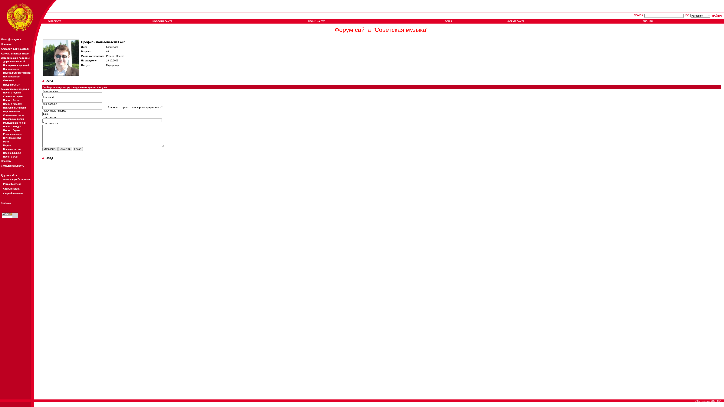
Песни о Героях (11, 130)
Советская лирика (13, 96)
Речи (6, 141)
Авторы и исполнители (15, 53)
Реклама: (6, 203)
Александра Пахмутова (16, 179)
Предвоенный (11, 69)
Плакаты (6, 161)
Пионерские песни (13, 119)
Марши (7, 145)
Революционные (12, 134)
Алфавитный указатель (15, 48)
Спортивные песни (13, 115)
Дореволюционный (14, 61)
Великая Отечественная (17, 73)
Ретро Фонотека (12, 184)
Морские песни (11, 111)
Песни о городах (12, 104)
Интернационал (12, 138)
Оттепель (8, 80)
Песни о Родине (12, 92)
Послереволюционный (16, 65)
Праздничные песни (14, 107)
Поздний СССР (11, 84)
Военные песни (12, 149)
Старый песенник (13, 193)
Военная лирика (12, 153)
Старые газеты (11, 188)
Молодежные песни (14, 123)
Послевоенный (11, 76)
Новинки (6, 44)
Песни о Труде (11, 100)
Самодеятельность (12, 165)
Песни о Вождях (12, 126)
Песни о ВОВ (10, 156)
